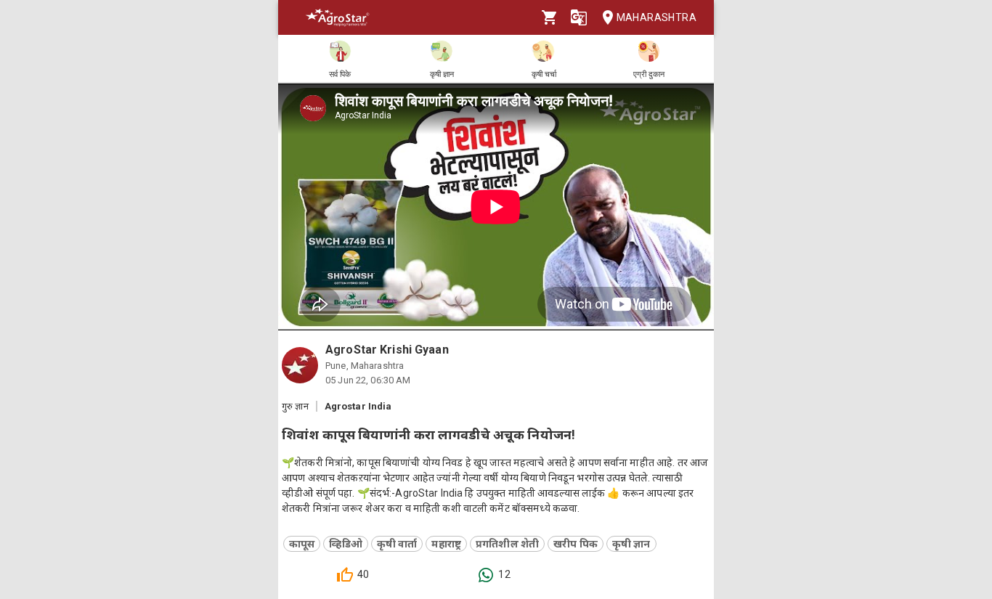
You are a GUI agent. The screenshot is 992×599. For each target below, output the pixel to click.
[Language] (578, 17)
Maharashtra (656, 17)
